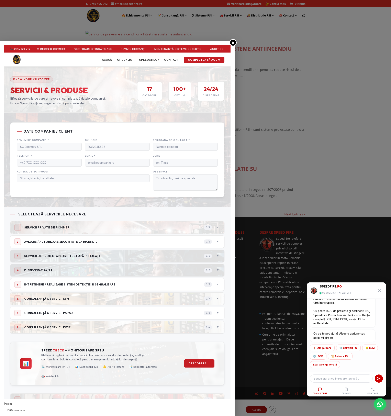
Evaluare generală (325, 364)
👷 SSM (370, 347)
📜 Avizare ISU (340, 356)
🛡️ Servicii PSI (348, 347)
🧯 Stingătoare (322, 347)
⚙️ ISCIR (318, 356)
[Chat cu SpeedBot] (380, 404)
